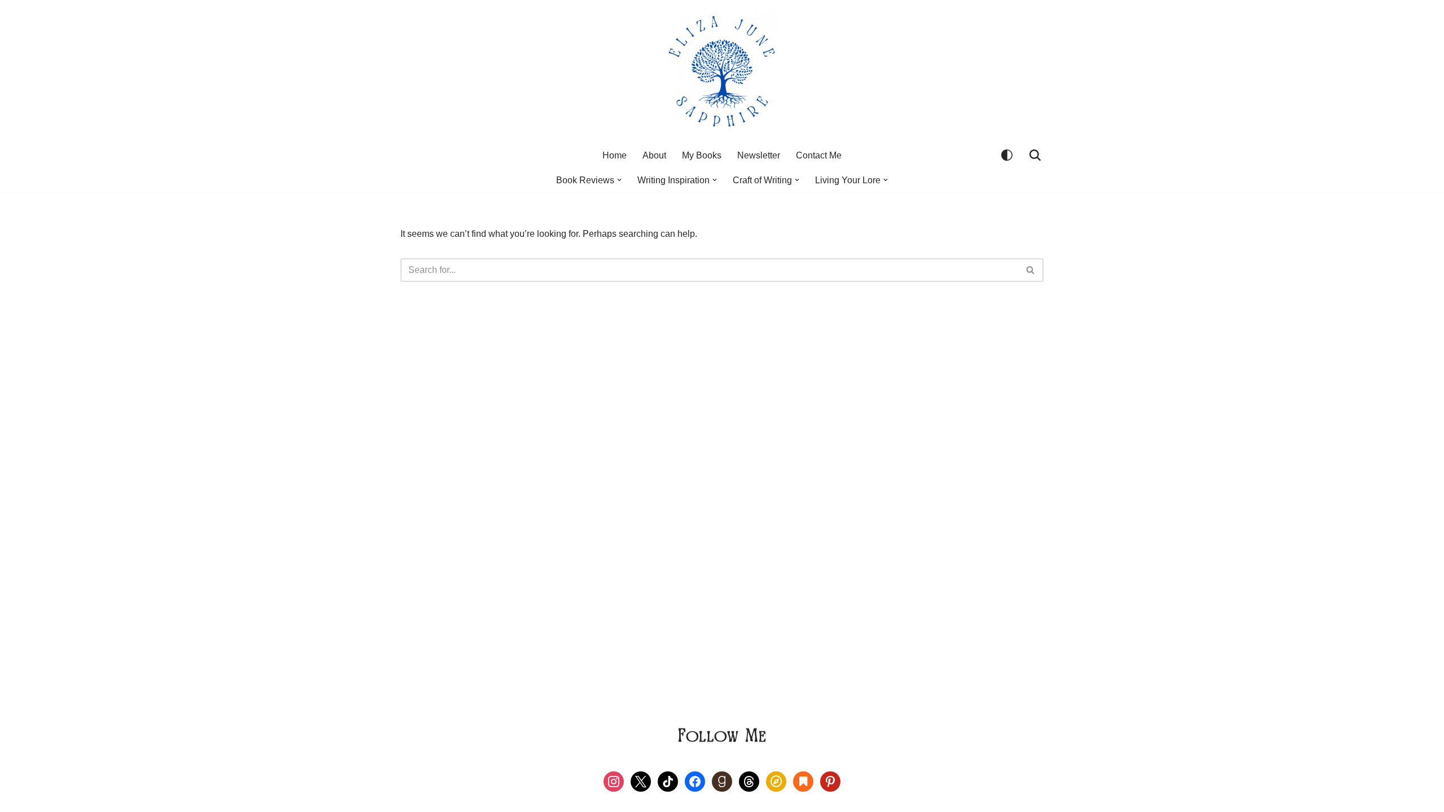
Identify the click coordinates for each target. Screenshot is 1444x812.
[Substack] (803, 780)
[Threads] (749, 780)
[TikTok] (668, 780)
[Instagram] (614, 780)
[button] (619, 180)
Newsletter (758, 155)
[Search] (1035, 155)
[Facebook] (695, 780)
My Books (701, 155)
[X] (641, 780)
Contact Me (819, 155)
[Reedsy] (776, 780)
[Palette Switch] (1006, 155)
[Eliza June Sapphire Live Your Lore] (722, 71)
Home (614, 155)
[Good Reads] (722, 780)
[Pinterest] (830, 780)
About (654, 155)
